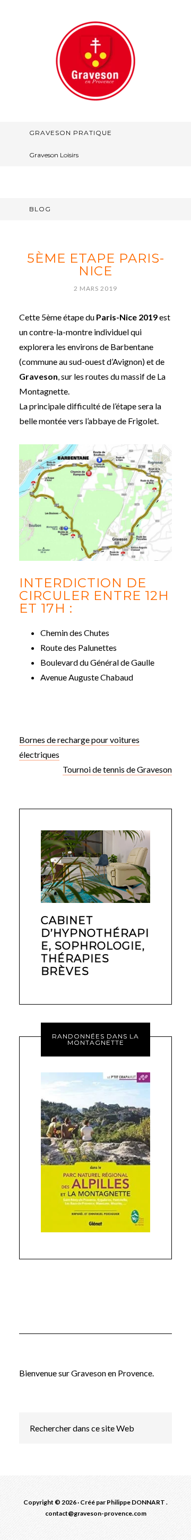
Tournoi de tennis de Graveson (117, 769)
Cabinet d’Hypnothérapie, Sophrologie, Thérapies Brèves (95, 946)
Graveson (95, 61)
